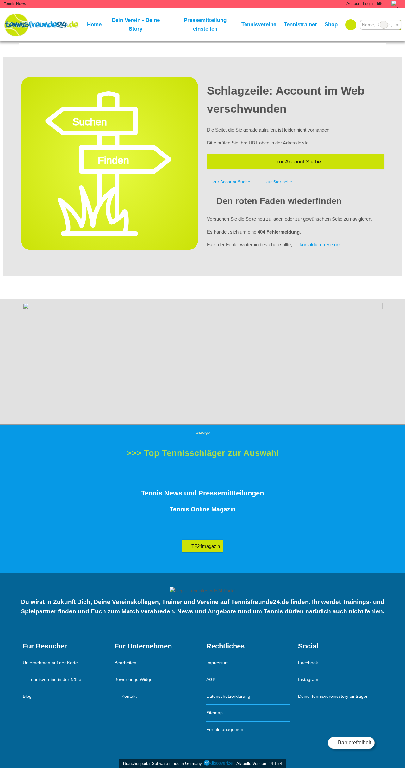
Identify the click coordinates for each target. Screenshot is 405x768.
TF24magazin (205, 546)
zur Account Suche (298, 161)
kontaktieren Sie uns (321, 244)
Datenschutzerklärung (228, 696)
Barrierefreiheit (354, 742)
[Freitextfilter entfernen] (384, 25)
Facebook (308, 662)
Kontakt (128, 696)
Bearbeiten (125, 662)
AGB (210, 679)
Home (94, 24)
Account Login (359, 3)
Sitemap (214, 712)
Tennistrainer (300, 24)
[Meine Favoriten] (350, 24)
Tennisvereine (258, 24)
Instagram (308, 679)
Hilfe (379, 3)
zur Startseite (278, 181)
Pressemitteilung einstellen (205, 24)
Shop (331, 24)
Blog (27, 696)
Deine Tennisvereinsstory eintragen (333, 696)
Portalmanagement (225, 729)
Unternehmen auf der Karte (50, 662)
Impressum (217, 662)
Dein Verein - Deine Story (136, 24)
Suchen (396, 25)
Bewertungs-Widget (134, 679)
